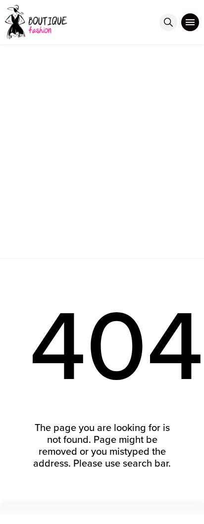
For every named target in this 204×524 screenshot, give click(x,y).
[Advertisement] (102, 151)
